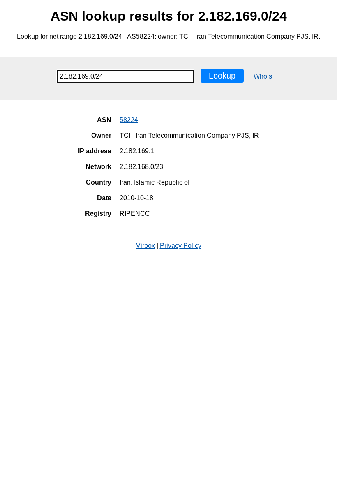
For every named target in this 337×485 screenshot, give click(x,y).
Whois (263, 76)
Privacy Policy (180, 245)
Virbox (145, 245)
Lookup (222, 75)
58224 (129, 119)
